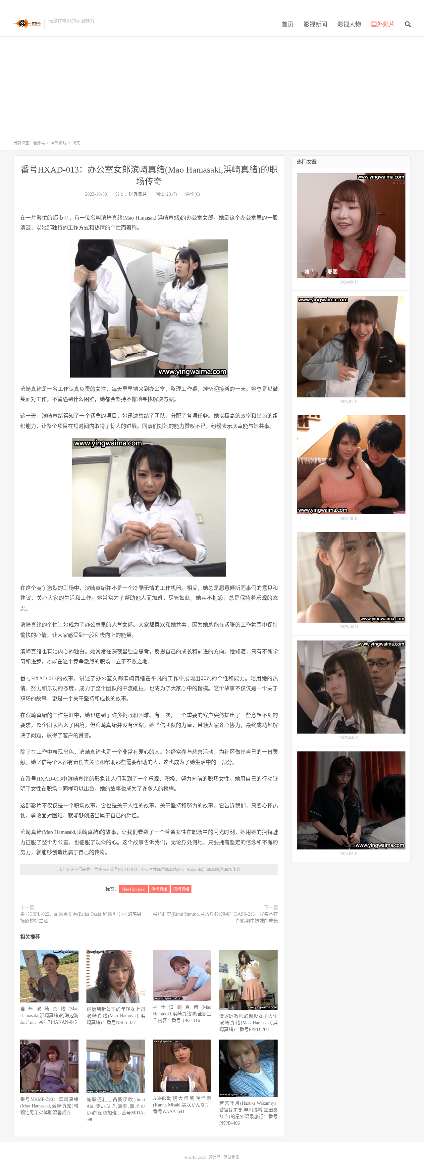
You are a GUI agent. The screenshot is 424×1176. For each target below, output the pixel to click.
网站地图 (231, 1157)
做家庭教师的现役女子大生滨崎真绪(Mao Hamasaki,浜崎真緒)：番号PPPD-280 (248, 1023)
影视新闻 (315, 24)
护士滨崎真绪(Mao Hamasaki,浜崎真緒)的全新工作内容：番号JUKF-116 (182, 1014)
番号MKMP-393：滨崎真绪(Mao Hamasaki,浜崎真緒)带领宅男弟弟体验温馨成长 (49, 1106)
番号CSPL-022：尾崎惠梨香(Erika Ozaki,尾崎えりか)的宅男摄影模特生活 (80, 917)
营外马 (27, 23)
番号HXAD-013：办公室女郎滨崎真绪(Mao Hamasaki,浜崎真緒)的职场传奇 (175, 869)
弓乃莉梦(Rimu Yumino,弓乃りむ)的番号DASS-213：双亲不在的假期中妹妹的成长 (215, 917)
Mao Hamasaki (133, 889)
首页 (287, 24)
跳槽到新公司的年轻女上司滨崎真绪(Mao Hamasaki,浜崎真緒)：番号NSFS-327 (115, 1016)
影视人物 (349, 24)
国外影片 (383, 24)
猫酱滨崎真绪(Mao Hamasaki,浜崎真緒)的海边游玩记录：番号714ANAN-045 (49, 1015)
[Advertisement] (212, 91)
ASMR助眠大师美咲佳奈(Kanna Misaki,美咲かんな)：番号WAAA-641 (182, 1105)
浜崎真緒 (159, 889)
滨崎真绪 (181, 889)
